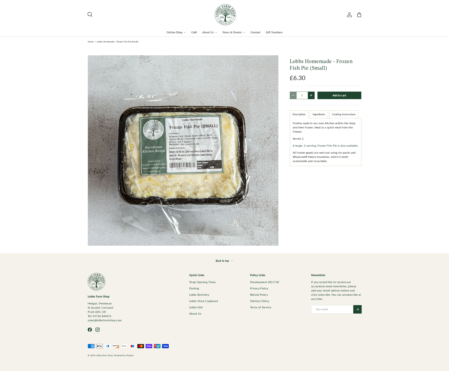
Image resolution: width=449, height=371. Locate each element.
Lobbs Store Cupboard (203, 301)
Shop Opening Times (202, 282)
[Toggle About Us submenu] (216, 32)
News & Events (232, 32)
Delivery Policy (259, 301)
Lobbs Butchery (199, 294)
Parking (194, 288)
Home (90, 42)
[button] (359, 15)
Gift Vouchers (274, 32)
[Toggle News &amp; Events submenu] (244, 32)
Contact (255, 32)
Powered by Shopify (124, 355)
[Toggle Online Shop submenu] (185, 32)
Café (194, 32)
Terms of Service (260, 307)
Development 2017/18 (264, 282)
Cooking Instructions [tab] (344, 114)
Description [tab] (299, 114)
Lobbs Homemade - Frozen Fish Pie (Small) (117, 42)
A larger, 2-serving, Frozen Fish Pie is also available (325, 145)
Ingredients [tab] (319, 114)
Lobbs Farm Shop (104, 355)
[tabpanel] (325, 142)
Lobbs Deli (196, 307)
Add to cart (339, 95)
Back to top (223, 260)
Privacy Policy (259, 288)
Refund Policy (259, 294)
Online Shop (174, 32)
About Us (208, 32)
